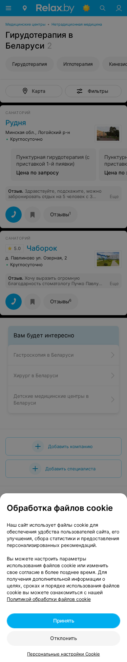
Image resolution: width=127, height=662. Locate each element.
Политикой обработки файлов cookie (49, 599)
